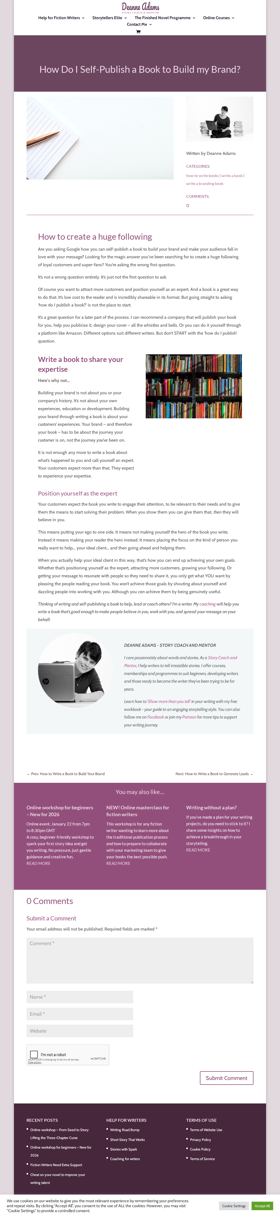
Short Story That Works (127, 1139)
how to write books (202, 175)
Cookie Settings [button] (234, 1206)
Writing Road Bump (124, 1130)
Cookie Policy (200, 1149)
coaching (208, 604)
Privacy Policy (200, 1139)
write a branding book (204, 183)
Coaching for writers (125, 1159)
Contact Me (137, 24)
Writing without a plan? (211, 807)
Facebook (155, 717)
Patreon (189, 717)
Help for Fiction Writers (59, 18)
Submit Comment (226, 1078)
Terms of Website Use (206, 1130)
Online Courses (216, 18)
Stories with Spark (123, 1149)
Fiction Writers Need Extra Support (56, 1165)
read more (39, 863)
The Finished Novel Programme (163, 18)
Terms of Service (202, 1159)
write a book (232, 175)
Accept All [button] (262, 1206)
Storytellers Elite (107, 18)
